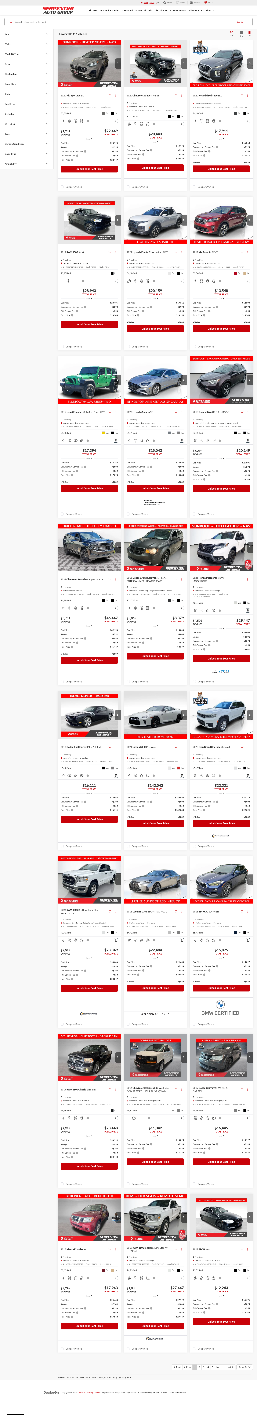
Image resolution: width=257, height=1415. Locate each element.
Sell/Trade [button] (153, 10)
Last (229, 1367)
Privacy (98, 1392)
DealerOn (81, 1392)
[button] (118, 63)
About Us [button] (210, 10)
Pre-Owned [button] (127, 10)
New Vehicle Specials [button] (109, 10)
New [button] (95, 10)
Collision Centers (196, 10)
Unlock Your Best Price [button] (89, 169)
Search (240, 22)
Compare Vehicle (74, 186)
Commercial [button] (140, 10)
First (178, 1367)
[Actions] (115, 95)
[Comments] (116, 121)
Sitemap (90, 1392)
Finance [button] (163, 10)
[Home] (90, 10)
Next (219, 1367)
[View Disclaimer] (87, 121)
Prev (188, 1367)
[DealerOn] (51, 1392)
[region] (89, 153)
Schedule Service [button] (178, 10)
